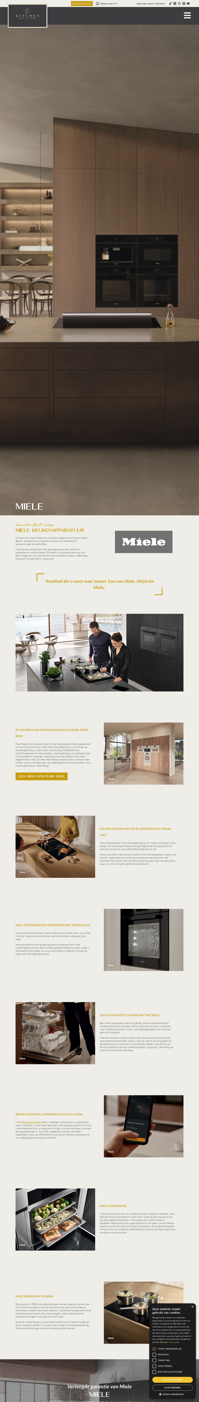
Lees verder (174, 1342)
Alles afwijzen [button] (172, 1387)
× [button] (192, 1307)
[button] (172, 1394)
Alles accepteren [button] (172, 1379)
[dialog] (172, 1351)
